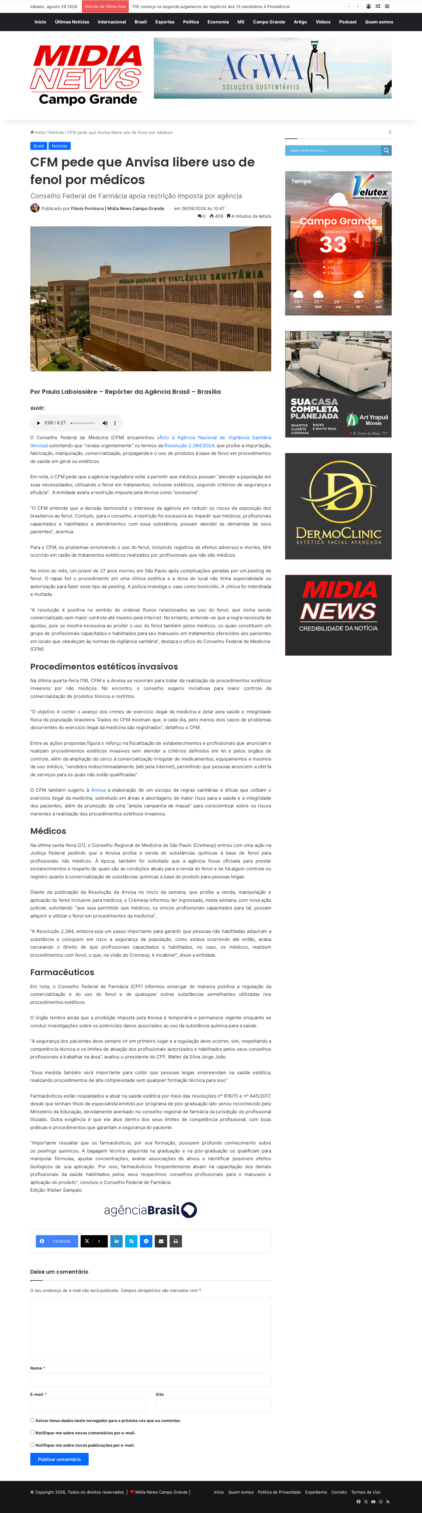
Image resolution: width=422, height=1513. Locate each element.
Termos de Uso (366, 1492)
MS (241, 21)
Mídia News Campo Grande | (162, 1492)
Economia (218, 21)
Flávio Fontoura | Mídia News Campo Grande (117, 208)
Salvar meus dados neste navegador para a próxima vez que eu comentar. (108, 1420)
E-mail (38, 1394)
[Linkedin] (116, 1241)
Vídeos (323, 21)
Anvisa (98, 790)
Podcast (348, 21)
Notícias (56, 132)
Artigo (300, 21)
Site (160, 1394)
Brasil (141, 21)
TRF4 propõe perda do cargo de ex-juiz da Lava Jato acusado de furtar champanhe (212, 6)
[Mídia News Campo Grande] (87, 76)
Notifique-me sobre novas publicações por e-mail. (85, 1445)
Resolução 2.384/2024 (189, 445)
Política (191, 21)
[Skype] (131, 1241)
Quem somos (379, 21)
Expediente (316, 1492)
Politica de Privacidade (279, 1492)
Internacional (112, 21)
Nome (37, 1368)
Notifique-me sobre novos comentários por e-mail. (86, 1432)
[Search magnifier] (386, 150)
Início (40, 21)
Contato (339, 1492)
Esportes (165, 21)
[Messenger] (146, 1241)
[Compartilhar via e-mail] (161, 1241)
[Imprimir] (176, 1241)
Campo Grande (269, 21)
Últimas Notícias (72, 21)
